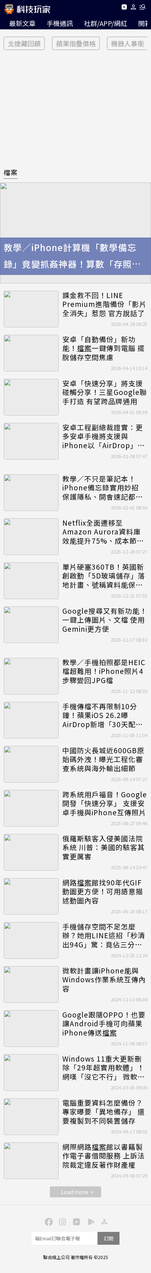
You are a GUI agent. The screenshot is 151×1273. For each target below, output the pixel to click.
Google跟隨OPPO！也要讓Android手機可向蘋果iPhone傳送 (104, 1023)
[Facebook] (48, 1221)
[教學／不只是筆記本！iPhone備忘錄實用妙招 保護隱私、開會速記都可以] (31, 492)
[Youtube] (124, 8)
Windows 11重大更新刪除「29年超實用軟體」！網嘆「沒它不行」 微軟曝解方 (103, 1067)
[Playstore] (89, 1221)
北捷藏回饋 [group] (24, 43)
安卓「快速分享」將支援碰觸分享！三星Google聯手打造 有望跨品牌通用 (104, 392)
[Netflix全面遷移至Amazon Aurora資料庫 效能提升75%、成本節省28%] (31, 536)
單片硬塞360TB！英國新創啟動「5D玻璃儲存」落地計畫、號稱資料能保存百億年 (103, 576)
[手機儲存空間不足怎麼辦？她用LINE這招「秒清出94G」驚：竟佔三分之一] (31, 940)
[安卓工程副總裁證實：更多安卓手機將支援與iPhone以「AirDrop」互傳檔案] (31, 441)
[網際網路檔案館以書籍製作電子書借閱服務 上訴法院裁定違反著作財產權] (31, 1160)
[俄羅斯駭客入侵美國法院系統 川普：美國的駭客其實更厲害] (31, 852)
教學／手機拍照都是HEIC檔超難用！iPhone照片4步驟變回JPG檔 (104, 671)
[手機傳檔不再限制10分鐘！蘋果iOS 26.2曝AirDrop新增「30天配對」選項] (31, 720)
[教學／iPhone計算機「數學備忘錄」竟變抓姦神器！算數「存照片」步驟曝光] (75, 232)
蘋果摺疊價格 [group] (76, 43)
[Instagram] (61, 1221)
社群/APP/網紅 (105, 23)
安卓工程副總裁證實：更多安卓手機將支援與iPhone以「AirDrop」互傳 (103, 436)
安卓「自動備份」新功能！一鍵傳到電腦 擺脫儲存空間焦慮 (103, 348)
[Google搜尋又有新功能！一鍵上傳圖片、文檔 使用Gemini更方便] (31, 624)
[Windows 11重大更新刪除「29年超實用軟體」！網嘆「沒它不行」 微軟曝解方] (31, 1072)
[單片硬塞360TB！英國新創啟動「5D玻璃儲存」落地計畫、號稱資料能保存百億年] (31, 580)
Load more (74, 1192)
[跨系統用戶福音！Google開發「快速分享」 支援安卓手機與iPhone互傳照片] (31, 808)
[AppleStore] (103, 1221)
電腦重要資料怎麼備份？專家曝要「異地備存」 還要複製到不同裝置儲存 (103, 1111)
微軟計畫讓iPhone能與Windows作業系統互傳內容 (104, 979)
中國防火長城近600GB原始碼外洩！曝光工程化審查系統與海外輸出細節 (103, 759)
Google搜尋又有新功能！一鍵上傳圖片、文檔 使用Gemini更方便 (104, 620)
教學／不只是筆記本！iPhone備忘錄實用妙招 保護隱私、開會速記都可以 (102, 487)
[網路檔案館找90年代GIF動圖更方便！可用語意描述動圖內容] (31, 896)
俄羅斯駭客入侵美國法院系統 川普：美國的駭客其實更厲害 (103, 847)
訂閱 (108, 1238)
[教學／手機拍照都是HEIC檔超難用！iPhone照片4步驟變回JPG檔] (31, 676)
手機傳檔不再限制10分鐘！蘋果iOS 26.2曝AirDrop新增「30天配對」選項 (104, 715)
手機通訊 (60, 23)
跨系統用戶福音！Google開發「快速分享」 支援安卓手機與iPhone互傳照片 (104, 803)
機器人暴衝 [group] (127, 43)
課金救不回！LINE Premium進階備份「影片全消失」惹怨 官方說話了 (104, 304)
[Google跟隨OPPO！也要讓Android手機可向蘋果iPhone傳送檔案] (31, 1028)
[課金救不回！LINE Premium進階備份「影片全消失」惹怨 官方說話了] (31, 309)
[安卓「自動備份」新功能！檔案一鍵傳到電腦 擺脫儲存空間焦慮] (31, 353)
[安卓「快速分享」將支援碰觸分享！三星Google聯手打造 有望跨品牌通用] (31, 397)
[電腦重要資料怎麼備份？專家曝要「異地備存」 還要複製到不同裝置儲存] (31, 1116)
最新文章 (22, 23)
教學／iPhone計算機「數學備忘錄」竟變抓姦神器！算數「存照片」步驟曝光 (75, 256)
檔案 (11, 172)
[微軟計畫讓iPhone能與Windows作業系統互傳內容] (31, 984)
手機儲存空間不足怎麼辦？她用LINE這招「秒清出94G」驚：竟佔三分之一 (103, 935)
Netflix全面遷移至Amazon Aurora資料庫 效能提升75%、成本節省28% (103, 531)
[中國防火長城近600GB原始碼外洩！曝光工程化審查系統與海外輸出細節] (31, 764)
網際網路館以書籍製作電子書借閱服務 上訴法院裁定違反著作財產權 (103, 1155)
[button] (133, 8)
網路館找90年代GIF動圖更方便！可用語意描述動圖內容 (102, 891)
